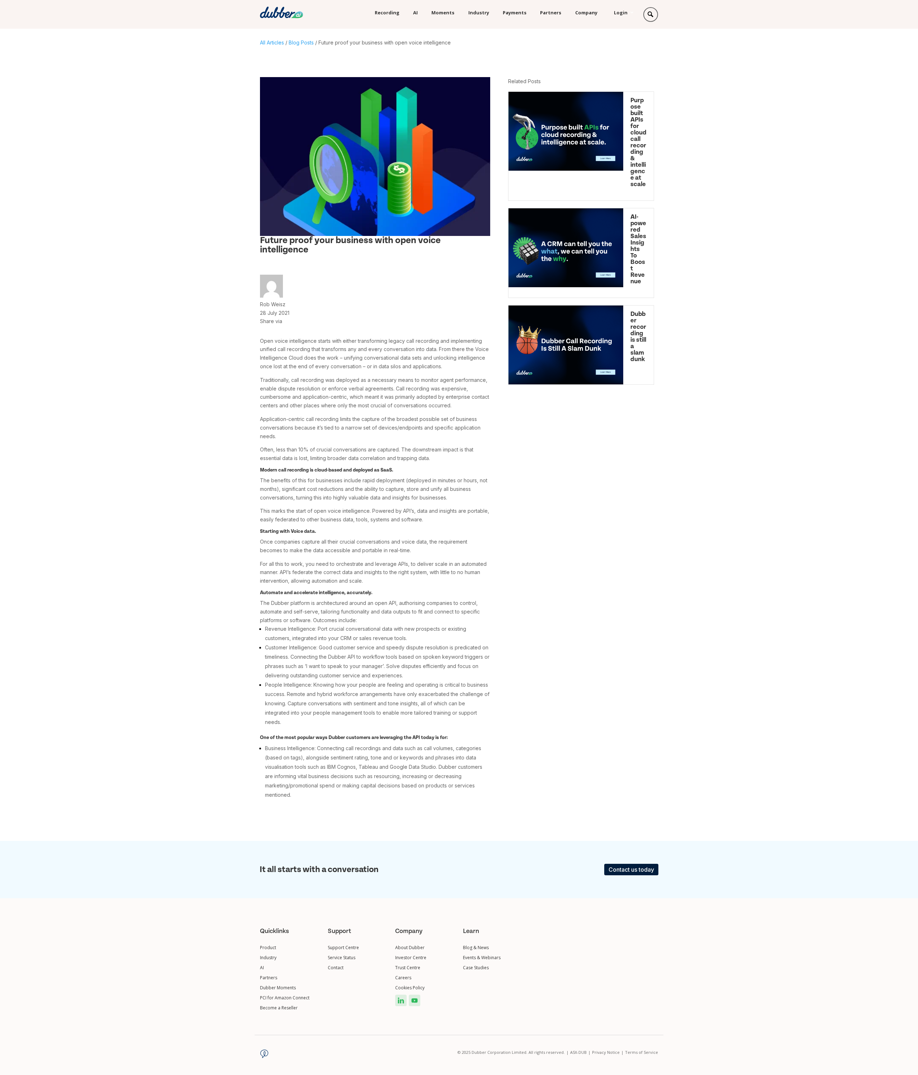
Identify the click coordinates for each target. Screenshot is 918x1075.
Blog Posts (301, 42)
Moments (442, 12)
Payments (514, 12)
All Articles (272, 42)
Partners (550, 12)
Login (621, 12)
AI (415, 12)
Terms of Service (641, 1052)
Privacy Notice (608, 1052)
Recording (387, 12)
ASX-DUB (580, 1052)
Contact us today (631, 869)
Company (586, 12)
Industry (478, 12)
